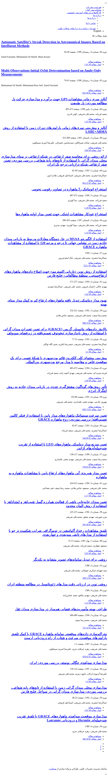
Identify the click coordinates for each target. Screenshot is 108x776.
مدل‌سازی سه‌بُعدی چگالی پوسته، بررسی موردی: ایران (68, 663)
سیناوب (52, 769)
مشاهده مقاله (94, 62)
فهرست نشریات (93, 7)
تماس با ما (91, 23)
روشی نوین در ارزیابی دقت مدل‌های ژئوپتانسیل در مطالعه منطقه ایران (57, 584)
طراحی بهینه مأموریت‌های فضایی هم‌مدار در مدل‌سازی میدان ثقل (61, 609)
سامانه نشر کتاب (93, 10)
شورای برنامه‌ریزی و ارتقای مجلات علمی (77, 28)
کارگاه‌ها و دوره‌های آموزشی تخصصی (84, 12)
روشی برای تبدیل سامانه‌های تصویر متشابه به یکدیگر (70, 559)
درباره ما (97, 15)
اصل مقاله (92, 64)
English (97, 31)
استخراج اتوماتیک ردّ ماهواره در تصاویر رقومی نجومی (69, 189)
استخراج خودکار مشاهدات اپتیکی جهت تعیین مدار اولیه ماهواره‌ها (61, 214)
